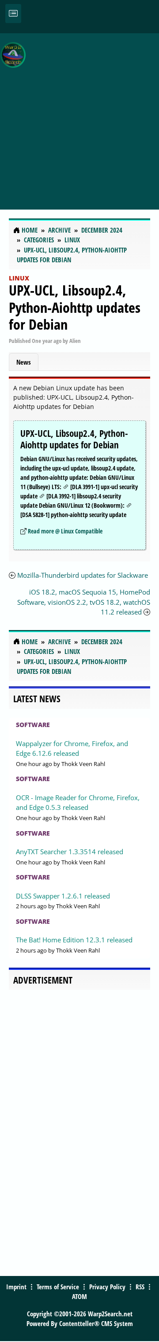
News (23, 362)
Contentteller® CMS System (96, 1323)
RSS (140, 1286)
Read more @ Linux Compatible (65, 531)
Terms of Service (58, 1286)
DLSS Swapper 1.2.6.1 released (63, 895)
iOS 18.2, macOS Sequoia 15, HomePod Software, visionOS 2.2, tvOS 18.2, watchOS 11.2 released (83, 601)
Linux (19, 278)
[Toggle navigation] (13, 13)
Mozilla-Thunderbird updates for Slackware (82, 575)
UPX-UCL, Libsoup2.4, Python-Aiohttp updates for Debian (74, 307)
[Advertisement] (79, 116)
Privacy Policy (107, 1286)
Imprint (16, 1286)
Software (33, 724)
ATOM (79, 1296)
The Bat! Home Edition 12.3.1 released (74, 939)
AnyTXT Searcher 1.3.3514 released (69, 851)
